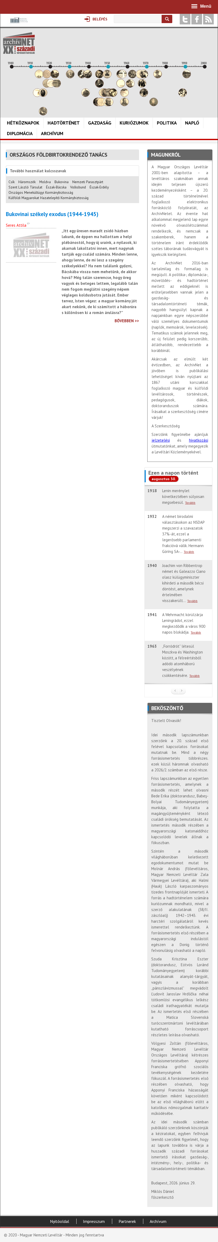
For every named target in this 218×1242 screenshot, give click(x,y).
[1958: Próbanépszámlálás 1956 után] (124, 104)
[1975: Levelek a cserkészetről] (157, 76)
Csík (12, 181)
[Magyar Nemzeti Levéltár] (18, 24)
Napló (192, 123)
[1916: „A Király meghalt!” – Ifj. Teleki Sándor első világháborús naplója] (43, 95)
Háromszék (27, 181)
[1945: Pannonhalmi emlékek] (99, 86)
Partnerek (127, 1221)
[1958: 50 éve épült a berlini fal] (124, 95)
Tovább (190, 503)
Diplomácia (20, 133)
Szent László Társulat (25, 187)
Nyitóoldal (59, 1221)
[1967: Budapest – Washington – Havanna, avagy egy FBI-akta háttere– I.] (142, 86)
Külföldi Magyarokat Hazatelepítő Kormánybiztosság (49, 197)
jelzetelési (161, 440)
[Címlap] (19, 43)
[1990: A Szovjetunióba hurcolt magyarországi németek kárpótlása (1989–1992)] (186, 76)
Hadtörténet (64, 123)
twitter (185, 19)
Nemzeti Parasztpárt (87, 181)
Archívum (52, 133)
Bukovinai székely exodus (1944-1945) (52, 214)
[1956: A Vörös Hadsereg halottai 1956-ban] (120, 86)
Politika (167, 123)
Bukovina (61, 181)
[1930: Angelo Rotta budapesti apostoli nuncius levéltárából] (70, 76)
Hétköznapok (23, 123)
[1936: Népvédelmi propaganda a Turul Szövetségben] (82, 76)
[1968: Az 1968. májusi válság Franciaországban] (144, 95)
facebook (196, 19)
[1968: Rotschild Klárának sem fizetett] (144, 76)
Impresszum (94, 1221)
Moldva (45, 181)
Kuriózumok (134, 123)
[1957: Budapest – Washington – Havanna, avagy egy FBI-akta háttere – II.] (122, 76)
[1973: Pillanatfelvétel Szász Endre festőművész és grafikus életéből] (153, 104)
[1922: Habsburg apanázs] (55, 76)
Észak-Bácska (56, 187)
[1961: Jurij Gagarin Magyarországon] (130, 86)
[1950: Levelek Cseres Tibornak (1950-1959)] (109, 104)
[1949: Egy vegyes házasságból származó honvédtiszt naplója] (107, 76)
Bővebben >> (127, 320)
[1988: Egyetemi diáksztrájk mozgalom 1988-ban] (182, 95)
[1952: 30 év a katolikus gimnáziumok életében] (113, 95)
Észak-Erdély (99, 187)
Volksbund (78, 187)
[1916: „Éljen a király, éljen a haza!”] (43, 114)
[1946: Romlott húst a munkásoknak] (101, 104)
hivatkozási (198, 440)
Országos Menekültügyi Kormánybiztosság (41, 192)
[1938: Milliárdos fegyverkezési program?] (85, 95)
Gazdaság (99, 123)
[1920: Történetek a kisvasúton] (51, 86)
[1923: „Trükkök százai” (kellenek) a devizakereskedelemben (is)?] (56, 86)
